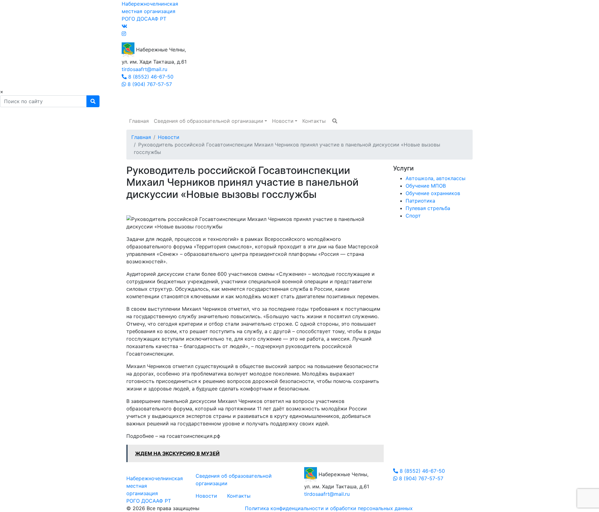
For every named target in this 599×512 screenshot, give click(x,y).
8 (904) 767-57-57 (149, 84)
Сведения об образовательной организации (208, 121)
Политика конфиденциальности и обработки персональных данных (329, 508)
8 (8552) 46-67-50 (150, 77)
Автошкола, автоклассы (435, 178)
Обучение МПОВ (426, 186)
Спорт (413, 216)
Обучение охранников (433, 193)
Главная (139, 121)
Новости (283, 121)
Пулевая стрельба (428, 208)
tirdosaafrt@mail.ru (144, 69)
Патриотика (420, 201)
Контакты (314, 121)
